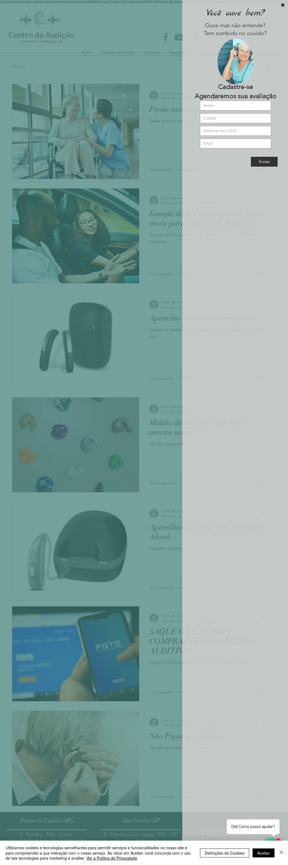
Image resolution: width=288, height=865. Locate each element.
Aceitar (263, 853)
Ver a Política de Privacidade (111, 858)
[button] (282, 5)
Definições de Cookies (224, 853)
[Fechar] (281, 853)
